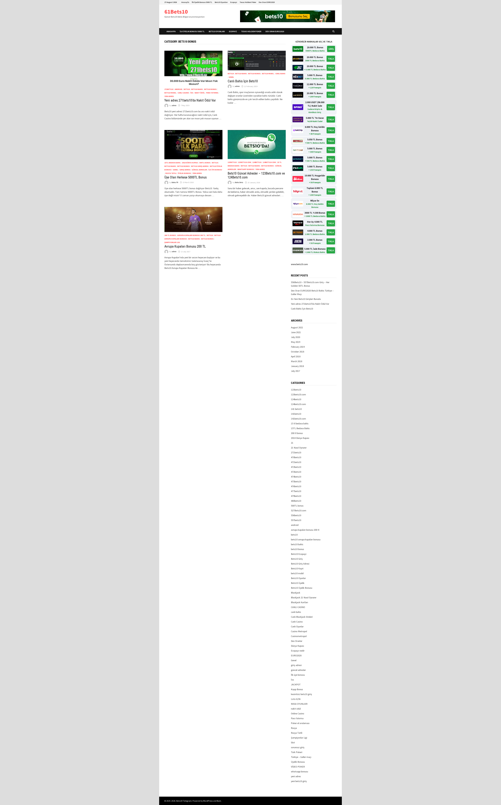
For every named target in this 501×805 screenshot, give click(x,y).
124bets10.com (269, 162)
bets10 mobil (170, 93)
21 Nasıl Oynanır (299, 447)
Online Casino (297, 713)
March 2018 (296, 361)
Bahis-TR (175, 182)
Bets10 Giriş (297, 558)
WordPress (208, 801)
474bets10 (296, 476)
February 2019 (298, 346)
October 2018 (297, 351)
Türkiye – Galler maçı (301, 756)
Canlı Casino (183, 93)
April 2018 (295, 356)
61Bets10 (176, 11)
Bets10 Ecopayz (298, 553)
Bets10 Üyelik (297, 582)
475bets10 (296, 481)
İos (191, 93)
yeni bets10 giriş (299, 781)
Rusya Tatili (170, 173)
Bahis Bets (239, 182)
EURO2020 (296, 655)
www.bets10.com (299, 264)
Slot (293, 742)
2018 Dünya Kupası (190, 162)
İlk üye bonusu (215, 170)
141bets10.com (298, 418)
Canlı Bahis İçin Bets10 (243, 81)
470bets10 (296, 457)
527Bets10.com (298, 510)
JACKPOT (296, 684)
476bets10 (296, 486)
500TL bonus (204, 162)
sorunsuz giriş (297, 747)
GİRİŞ (331, 48)
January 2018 (297, 366)
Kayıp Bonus (297, 689)
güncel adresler (199, 170)
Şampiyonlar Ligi (172, 242)
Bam (219, 801)
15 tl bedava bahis (299, 423)
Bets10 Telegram (184, 801)
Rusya (294, 727)
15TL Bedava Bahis (172, 162)
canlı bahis (280, 73)
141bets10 (296, 413)
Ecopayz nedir (298, 650)
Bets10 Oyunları (221, 2)
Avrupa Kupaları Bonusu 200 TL (185, 246)
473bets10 (296, 471)
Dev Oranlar (296, 640)
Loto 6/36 (295, 698)
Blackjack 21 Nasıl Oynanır (303, 597)
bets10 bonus (210, 89)
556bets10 (296, 515)
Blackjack (295, 592)
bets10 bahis (197, 89)
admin (174, 105)
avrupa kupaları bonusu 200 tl (191, 235)
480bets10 (296, 500)
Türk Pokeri (296, 752)
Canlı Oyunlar (297, 626)
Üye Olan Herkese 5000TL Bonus (185, 177)
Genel (231, 77)
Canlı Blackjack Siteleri (302, 616)
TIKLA (331, 58)
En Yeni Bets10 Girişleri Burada (306, 298)
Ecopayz (233, 2)
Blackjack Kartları (299, 602)
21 (292, 442)
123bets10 (232, 162)
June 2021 (296, 332)
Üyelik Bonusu (184, 173)
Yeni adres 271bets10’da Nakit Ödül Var (190, 100)
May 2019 (295, 341)
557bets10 (296, 520)
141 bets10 (296, 408)
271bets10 (168, 89)
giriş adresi (185, 170)
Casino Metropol (299, 631)
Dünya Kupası (297, 645)
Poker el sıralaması (300, 723)
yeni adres (169, 96)
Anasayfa (185, 2)
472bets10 (296, 466)
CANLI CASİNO (298, 607)
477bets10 (296, 491)
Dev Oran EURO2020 (267, 2)
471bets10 (296, 462)
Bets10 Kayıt (297, 568)
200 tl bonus (170, 235)
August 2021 (297, 327)
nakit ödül (200, 93)
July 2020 (295, 337)
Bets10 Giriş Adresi (199, 166)
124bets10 (256, 162)
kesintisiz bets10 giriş (301, 694)
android (178, 89)
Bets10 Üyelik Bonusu (301, 587)
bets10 (187, 89)
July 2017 (295, 370)
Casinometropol (299, 636)
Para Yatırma (212, 93)
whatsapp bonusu (245, 169)
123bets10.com (244, 162)
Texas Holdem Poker (248, 2)
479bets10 (296, 495)
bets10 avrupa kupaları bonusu (305, 539)
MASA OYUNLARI (299, 703)
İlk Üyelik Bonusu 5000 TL (202, 2)
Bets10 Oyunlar (298, 578)
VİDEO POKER (298, 766)
